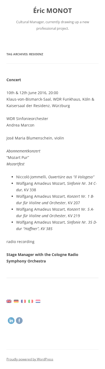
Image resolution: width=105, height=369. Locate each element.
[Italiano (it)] (30, 301)
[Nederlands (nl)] (38, 301)
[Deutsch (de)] (16, 301)
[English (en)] (8, 301)
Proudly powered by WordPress (29, 359)
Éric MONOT (52, 10)
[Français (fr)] (23, 301)
